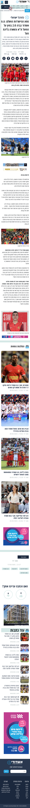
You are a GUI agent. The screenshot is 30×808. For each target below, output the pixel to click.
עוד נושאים (6, 7)
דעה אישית (18, 790)
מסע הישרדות (24, 573)
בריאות (22, 6)
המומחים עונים (17, 784)
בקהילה (26, 786)
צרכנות (17, 792)
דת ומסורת (13, 8)
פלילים (18, 6)
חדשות (27, 784)
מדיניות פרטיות (6, 784)
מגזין (27, 792)
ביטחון (27, 6)
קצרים (17, 798)
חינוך (27, 8)
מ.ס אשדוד (6, 569)
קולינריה (17, 794)
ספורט (27, 790)
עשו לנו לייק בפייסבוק (6, 792)
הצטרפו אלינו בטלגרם (6, 788)
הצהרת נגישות (5, 786)
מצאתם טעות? (23, 557)
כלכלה (14, 6)
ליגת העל (14, 569)
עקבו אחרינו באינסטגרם (5, 790)
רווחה (18, 788)
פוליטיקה (18, 8)
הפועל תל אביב (24, 569)
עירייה (22, 8)
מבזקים (27, 10)
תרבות (27, 788)
